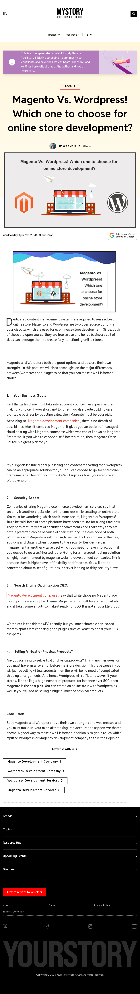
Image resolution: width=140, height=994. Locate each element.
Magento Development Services (31, 790)
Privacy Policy (102, 905)
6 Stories (87, 146)
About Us (8, 905)
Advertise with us (63, 749)
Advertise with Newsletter (24, 892)
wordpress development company (34, 771)
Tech (68, 86)
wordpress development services (33, 780)
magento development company (32, 761)
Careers (53, 905)
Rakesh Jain (67, 146)
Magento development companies (53, 421)
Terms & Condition (13, 911)
